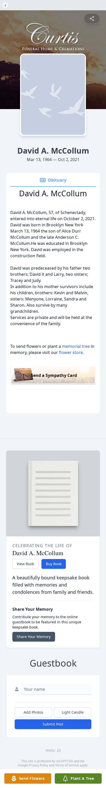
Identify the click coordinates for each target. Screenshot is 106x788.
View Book (25, 563)
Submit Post (53, 724)
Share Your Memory (34, 636)
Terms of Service (67, 765)
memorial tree (76, 346)
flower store (71, 352)
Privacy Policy (38, 765)
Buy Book (53, 563)
